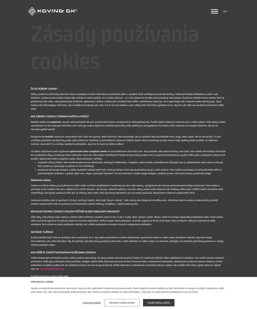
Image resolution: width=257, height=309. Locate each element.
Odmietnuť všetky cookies (122, 302)
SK (224, 11)
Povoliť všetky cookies (159, 302)
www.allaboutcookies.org (51, 269)
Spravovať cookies (92, 302)
